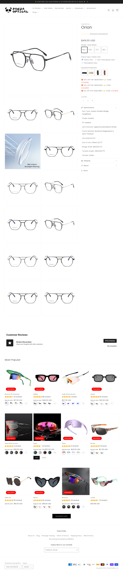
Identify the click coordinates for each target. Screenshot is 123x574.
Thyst (63, 443)
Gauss (93, 394)
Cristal (93, 497)
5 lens (44, 457)
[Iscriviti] (77, 550)
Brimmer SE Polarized (12, 394)
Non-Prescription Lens (106, 60)
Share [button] (85, 171)
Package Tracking (48, 536)
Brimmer (65, 497)
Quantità (84, 97)
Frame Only (88, 60)
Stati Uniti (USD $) (12, 567)
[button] (109, 10)
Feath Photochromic (69, 394)
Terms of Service (63, 536)
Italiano (26, 567)
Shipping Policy (76, 536)
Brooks (93, 443)
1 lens (36, 457)
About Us (31, 536)
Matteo (35, 394)
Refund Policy (89, 536)
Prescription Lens (90, 63)
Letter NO (8, 497)
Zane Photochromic (11, 443)
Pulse (35, 443)
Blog (38, 536)
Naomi (35, 497)
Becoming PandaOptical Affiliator (61, 539)
